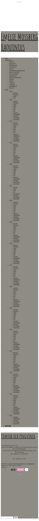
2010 (10, 415)
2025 (10, 99)
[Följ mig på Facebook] (10, 426)
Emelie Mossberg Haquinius (19, 41)
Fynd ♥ (11, 69)
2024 (10, 121)
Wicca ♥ (11, 88)
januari (15, 93)
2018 (10, 243)
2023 (10, 142)
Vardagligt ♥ (13, 86)
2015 (10, 308)
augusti (15, 113)
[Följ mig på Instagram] (8, 426)
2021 (10, 185)
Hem (6, 58)
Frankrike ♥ (12, 67)
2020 (10, 200)
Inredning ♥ (13, 75)
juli (14, 111)
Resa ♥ (11, 81)
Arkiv (6, 89)
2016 (10, 286)
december (16, 119)
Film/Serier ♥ (13, 65)
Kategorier (8, 60)
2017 (10, 265)
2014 (10, 329)
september (16, 114)
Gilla (21, 470)
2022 (10, 164)
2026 (10, 91)
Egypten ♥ (12, 63)
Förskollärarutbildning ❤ (17, 70)
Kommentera (4, 467)
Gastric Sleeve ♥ (14, 72)
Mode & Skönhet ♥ (15, 77)
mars (14, 96)
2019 (10, 222)
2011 (10, 394)
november (16, 118)
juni (14, 109)
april (14, 106)
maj (14, 98)
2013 (10, 351)
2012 (10, 372)
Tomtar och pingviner (18, 436)
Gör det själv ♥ (13, 74)
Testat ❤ (12, 84)
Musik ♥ (11, 79)
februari (15, 94)
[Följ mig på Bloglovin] (6, 426)
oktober (15, 116)
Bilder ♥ (11, 62)
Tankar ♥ (12, 82)
